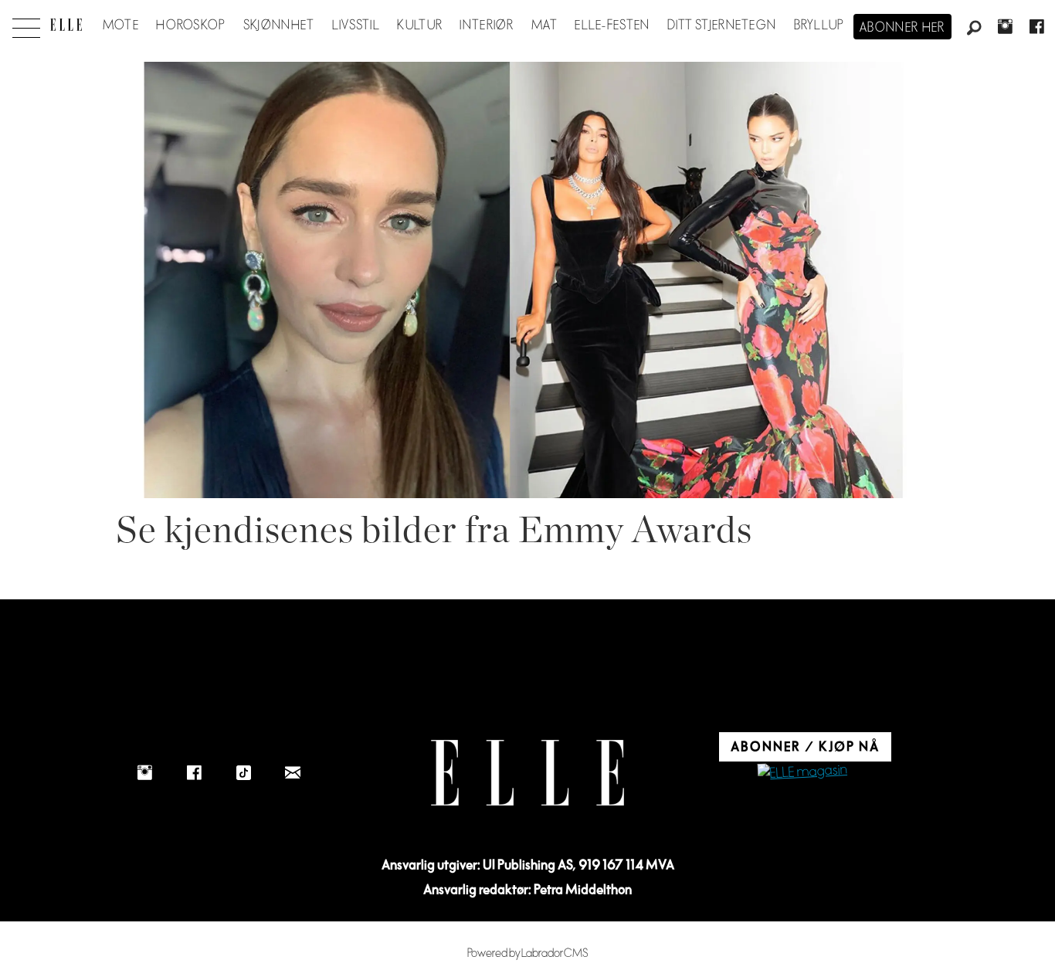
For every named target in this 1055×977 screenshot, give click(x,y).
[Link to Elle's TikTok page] (243, 772)
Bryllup (819, 25)
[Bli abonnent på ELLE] (802, 773)
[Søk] (973, 28)
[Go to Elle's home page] (527, 773)
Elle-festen (612, 25)
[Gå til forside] (66, 24)
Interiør (487, 25)
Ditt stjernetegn (721, 25)
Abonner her (902, 28)
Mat (544, 25)
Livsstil (356, 25)
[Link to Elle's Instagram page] (144, 772)
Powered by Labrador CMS (528, 953)
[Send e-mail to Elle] (293, 772)
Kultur (420, 25)
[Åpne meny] (26, 24)
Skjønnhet (279, 25)
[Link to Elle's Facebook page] (194, 772)
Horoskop (191, 25)
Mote (121, 25)
